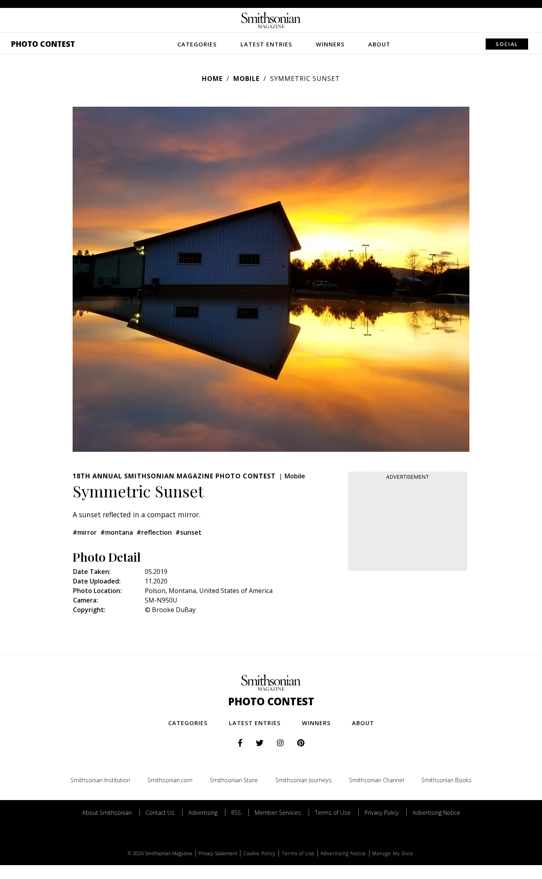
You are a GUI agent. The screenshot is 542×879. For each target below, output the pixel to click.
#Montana (116, 532)
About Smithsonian (107, 812)
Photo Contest (43, 43)
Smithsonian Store (234, 780)
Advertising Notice (436, 812)
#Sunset (188, 532)
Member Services (278, 812)
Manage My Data (392, 853)
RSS (236, 812)
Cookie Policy (259, 853)
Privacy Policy (382, 812)
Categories (197, 44)
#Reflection (154, 532)
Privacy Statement (217, 853)
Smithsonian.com (170, 780)
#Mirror (85, 532)
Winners (330, 44)
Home (212, 78)
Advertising (202, 812)
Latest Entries (266, 44)
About (379, 44)
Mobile (246, 78)
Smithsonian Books (446, 780)
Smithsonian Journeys (303, 780)
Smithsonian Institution (100, 780)
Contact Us (160, 812)
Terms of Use (333, 812)
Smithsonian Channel (376, 780)
